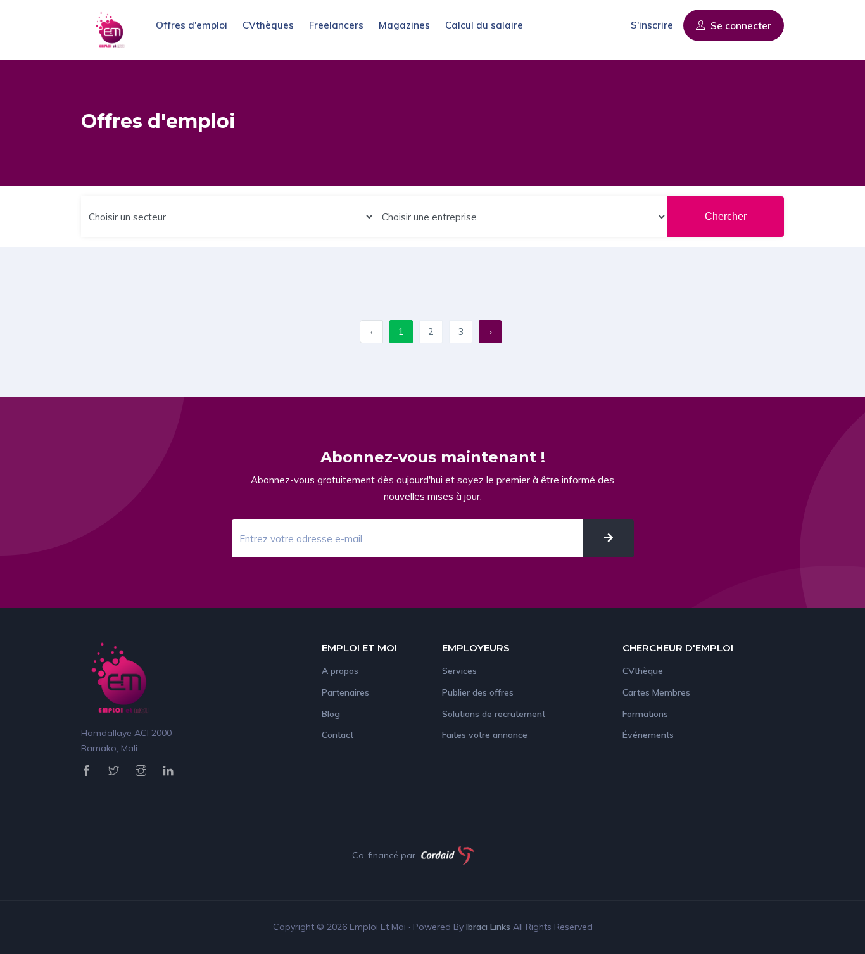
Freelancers (336, 25)
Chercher (726, 216)
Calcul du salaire (484, 25)
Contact (337, 735)
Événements (648, 735)
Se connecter (739, 26)
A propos (340, 671)
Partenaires (345, 692)
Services (459, 671)
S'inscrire (652, 25)
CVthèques (268, 25)
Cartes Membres (656, 692)
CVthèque (642, 671)
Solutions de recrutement (493, 714)
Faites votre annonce (484, 735)
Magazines (404, 25)
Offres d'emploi (191, 25)
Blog (331, 714)
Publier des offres (478, 692)
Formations (645, 714)
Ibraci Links (489, 926)
